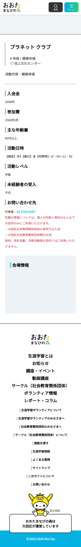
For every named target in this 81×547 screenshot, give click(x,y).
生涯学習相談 (41, 451)
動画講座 (40, 378)
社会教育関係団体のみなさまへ (41, 426)
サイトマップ (41, 468)
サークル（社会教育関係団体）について (41, 435)
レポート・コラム (40, 400)
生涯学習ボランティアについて (41, 410)
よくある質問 (41, 459)
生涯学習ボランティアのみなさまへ (41, 418)
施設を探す (41, 443)
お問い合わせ (41, 484)
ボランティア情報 (40, 393)
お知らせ (40, 363)
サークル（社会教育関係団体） (41, 385)
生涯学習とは (40, 356)
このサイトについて (41, 476)
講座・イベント (40, 371)
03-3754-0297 (26, 212)
